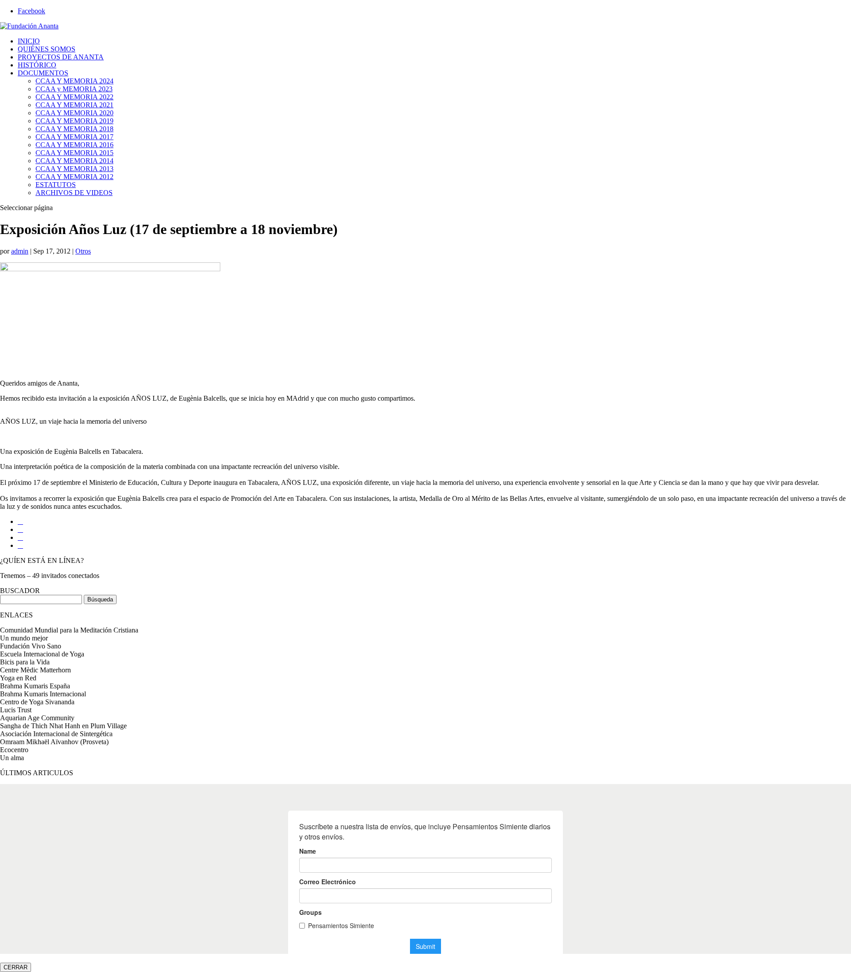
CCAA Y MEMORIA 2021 (74, 105)
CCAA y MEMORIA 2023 (74, 89)
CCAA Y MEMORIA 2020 (74, 113)
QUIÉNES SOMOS (46, 49)
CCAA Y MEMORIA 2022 (74, 97)
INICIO (29, 41)
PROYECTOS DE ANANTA (61, 57)
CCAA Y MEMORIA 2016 (74, 144)
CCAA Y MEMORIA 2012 (74, 176)
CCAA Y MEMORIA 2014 (74, 160)
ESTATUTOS (55, 184)
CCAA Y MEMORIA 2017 (74, 137)
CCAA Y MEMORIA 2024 (74, 81)
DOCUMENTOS (43, 73)
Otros (83, 251)
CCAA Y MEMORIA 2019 (74, 121)
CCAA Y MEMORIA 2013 (74, 168)
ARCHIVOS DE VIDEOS (74, 192)
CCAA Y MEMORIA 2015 (74, 152)
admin (19, 251)
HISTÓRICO (37, 65)
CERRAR (15, 967)
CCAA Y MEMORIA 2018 (74, 129)
